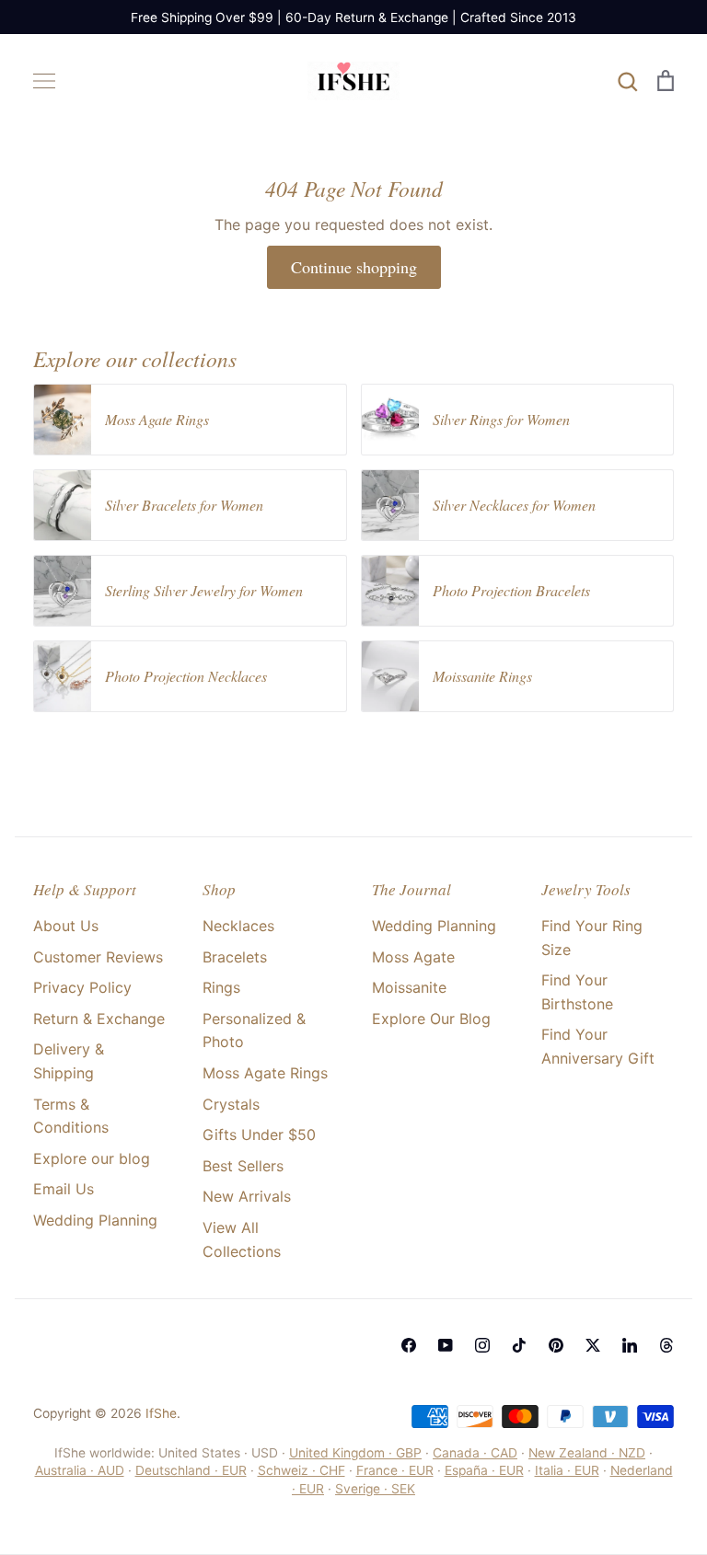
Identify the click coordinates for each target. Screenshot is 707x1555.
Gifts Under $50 (259, 1134)
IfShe (161, 1413)
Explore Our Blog (431, 1018)
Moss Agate (413, 957)
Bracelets (235, 957)
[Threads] (666, 1345)
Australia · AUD (79, 1470)
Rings (221, 987)
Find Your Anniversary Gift (598, 1046)
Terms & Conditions (71, 1116)
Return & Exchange (99, 1018)
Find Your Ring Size (592, 937)
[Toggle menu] (44, 81)
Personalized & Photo (254, 1030)
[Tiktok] (519, 1345)
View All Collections (242, 1239)
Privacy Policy (82, 987)
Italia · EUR (567, 1470)
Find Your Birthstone (577, 992)
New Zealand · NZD (586, 1453)
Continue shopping (354, 267)
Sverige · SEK (375, 1488)
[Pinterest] (556, 1345)
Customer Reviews (98, 957)
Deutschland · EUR (191, 1470)
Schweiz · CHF (301, 1470)
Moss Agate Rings (265, 1073)
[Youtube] (445, 1345)
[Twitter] (592, 1345)
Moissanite (409, 987)
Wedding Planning (95, 1220)
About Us (66, 925)
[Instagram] (482, 1345)
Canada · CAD (475, 1453)
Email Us (63, 1189)
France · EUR (395, 1470)
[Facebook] (408, 1345)
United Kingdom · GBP (355, 1453)
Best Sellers (243, 1166)
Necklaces (238, 925)
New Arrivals (247, 1196)
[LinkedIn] (629, 1345)
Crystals (231, 1104)
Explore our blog (91, 1158)
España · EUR (484, 1470)
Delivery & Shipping (68, 1061)
